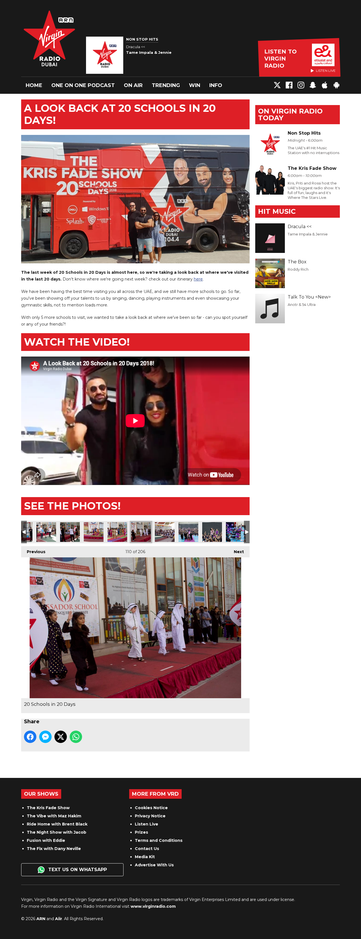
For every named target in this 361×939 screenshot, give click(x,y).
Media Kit (145, 856)
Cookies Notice (151, 807)
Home (34, 85)
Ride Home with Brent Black (57, 824)
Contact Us (147, 848)
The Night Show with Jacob (56, 832)
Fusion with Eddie (46, 840)
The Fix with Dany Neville (54, 848)
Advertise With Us (154, 864)
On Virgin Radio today (290, 114)
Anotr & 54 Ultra (302, 304)
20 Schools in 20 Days (46, 532)
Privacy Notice (150, 815)
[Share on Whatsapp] (76, 737)
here (198, 279)
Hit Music (277, 211)
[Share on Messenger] (45, 737)
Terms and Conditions (158, 840)
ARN (40, 918)
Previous (33, 551)
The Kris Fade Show (48, 807)
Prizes (141, 832)
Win (194, 85)
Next (236, 551)
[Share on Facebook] (30, 737)
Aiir (58, 918)
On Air (133, 85)
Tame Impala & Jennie (308, 234)
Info (215, 85)
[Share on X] (60, 737)
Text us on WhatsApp (77, 869)
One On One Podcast (83, 85)
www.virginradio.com (153, 906)
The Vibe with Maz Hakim (54, 815)
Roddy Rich (298, 269)
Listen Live (146, 824)
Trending (166, 85)
